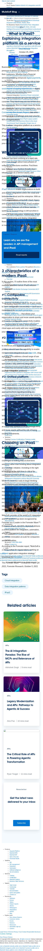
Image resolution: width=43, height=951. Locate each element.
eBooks (12, 906)
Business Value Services (17, 881)
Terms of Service (8, 932)
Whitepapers (13, 907)
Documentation (14, 890)
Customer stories (15, 919)
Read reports (21, 255)
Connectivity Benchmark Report (15, 112)
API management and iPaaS (18, 416)
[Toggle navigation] (19, 12)
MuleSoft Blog (9, 11)
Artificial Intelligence (15, 870)
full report (18, 557)
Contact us (13, 894)
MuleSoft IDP (13, 855)
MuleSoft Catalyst (15, 879)
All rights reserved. (25, 939)
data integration (30, 129)
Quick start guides (15, 892)
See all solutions (14, 872)
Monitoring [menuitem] (18, 16)
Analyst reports (14, 904)
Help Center (13, 885)
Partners (12, 923)
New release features (16, 917)
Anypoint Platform (15, 851)
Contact (24, 932)
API (11, 862)
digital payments (33, 78)
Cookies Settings (6, 934)
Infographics (13, 909)
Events (12, 921)
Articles (12, 911)
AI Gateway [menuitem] (34, 16)
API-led (5, 553)
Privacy (16, 932)
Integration (13, 866)
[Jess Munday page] (14, 52)
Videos (11, 902)
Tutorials (12, 889)
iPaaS (7, 592)
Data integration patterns (15, 586)
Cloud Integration (12, 580)
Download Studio (14, 858)
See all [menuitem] (9, 18)
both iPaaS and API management (24, 502)
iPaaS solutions (8, 189)
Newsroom (13, 924)
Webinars (12, 898)
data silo (33, 457)
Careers (12, 928)
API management (14, 864)
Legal (1, 932)
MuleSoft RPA (13, 853)
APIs (21, 27)
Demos (12, 900)
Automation (13, 868)
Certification (13, 877)
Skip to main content (8, 1)
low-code (32, 353)
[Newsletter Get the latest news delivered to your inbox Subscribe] (21, 829)
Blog (11, 913)
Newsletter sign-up (15, 926)
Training (12, 875)
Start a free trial (14, 856)
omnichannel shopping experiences (17, 89)
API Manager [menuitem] (26, 16)
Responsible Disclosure (34, 932)
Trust (20, 932)
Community (13, 887)
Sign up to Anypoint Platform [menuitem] (23, 20)
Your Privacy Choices (6, 937)
